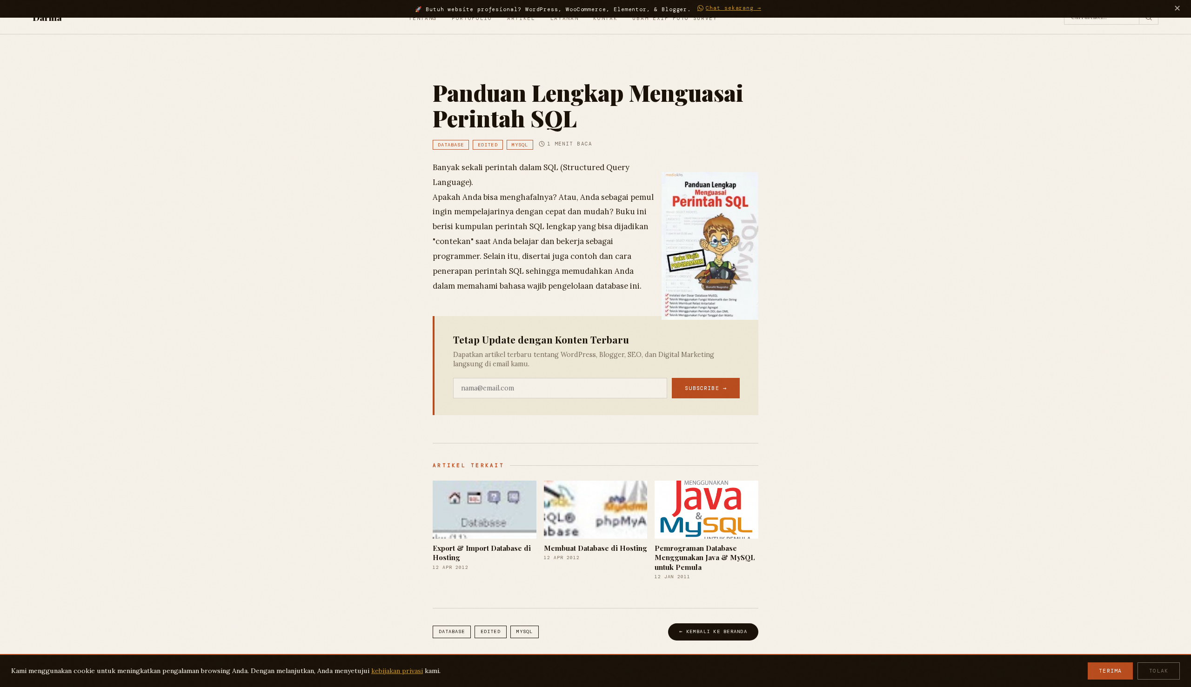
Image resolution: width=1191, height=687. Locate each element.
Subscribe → (706, 388)
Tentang (422, 18)
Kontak (605, 18)
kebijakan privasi (397, 671)
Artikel (521, 18)
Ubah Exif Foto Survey (674, 18)
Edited (487, 145)
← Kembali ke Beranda (713, 631)
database (451, 145)
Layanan (564, 18)
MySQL (520, 145)
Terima (1110, 670)
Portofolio (472, 18)
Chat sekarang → (733, 8)
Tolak (1158, 670)
